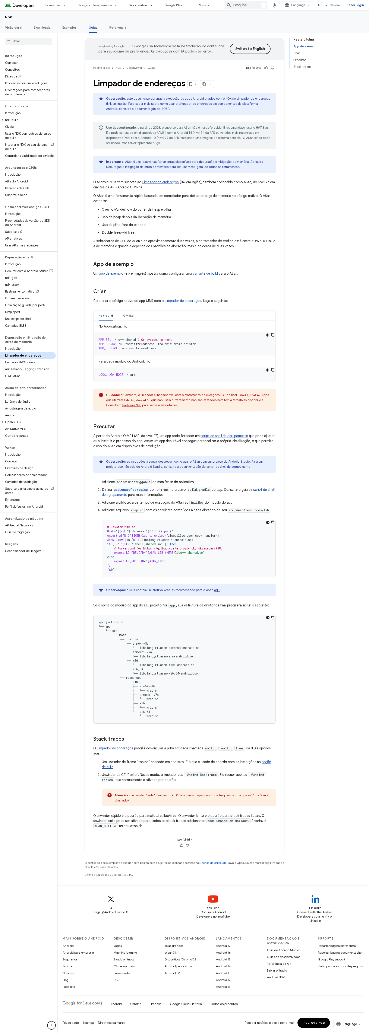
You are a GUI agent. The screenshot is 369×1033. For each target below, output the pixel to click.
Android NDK (276, 977)
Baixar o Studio (277, 970)
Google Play (173, 5)
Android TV (172, 973)
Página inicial (101, 68)
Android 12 (223, 980)
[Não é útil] (272, 68)
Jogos (118, 946)
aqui (217, 590)
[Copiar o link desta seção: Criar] (110, 291)
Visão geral (13, 27)
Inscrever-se (314, 1023)
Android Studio (329, 5)
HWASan (262, 128)
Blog (66, 980)
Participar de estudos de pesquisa (340, 966)
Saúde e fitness (124, 959)
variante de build (205, 273)
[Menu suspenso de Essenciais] (66, 5)
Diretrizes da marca (111, 1022)
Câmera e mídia (124, 966)
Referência (117, 27)
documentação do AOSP (152, 109)
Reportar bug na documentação (340, 952)
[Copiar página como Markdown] (204, 84)
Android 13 (223, 973)
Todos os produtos (224, 1004)
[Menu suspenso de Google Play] (188, 5)
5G (116, 980)
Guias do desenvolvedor (283, 957)
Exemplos (69, 27)
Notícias (68, 973)
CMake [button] (128, 316)
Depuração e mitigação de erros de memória (137, 167)
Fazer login (355, 5)
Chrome (135, 1004)
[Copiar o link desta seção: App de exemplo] (138, 264)
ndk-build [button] (106, 316)
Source (67, 966)
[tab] (106, 315)
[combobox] (246, 5)
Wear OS (171, 952)
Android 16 (223, 952)
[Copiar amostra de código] (272, 335)
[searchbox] (28, 41)
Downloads (42, 27)
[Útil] (266, 68)
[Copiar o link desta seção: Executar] (119, 427)
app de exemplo (111, 273)
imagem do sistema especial (221, 138)
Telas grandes (174, 946)
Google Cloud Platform (186, 1004)
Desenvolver (138, 5)
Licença (88, 1022)
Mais (202, 5)
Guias (93, 27)
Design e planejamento (95, 5)
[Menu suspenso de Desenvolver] (153, 5)
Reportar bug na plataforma (337, 946)
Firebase (155, 1004)
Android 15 (223, 959)
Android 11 (223, 987)
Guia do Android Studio (283, 950)
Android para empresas (78, 952)
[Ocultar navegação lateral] (51, 1025)
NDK (8, 17)
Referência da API (279, 964)
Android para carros (178, 966)
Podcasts (69, 987)
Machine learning (125, 952)
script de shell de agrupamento (224, 436)
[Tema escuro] (267, 335)
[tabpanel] (184, 353)
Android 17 (223, 946)
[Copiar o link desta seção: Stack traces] (128, 739)
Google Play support (331, 959)
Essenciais (53, 5)
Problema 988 (131, 405)
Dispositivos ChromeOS (180, 959)
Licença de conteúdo (212, 863)
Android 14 (223, 966)
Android (68, 946)
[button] (28, 120)
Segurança (70, 959)
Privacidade (122, 973)
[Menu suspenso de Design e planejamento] (117, 5)
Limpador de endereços (253, 99)
